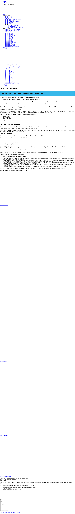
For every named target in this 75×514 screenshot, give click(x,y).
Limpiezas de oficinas (4, 205)
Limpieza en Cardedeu (9, 36)
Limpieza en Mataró (8, 39)
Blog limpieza (5, 48)
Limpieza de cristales (8, 17)
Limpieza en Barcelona (9, 34)
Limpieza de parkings (8, 23)
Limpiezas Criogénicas (11, 26)
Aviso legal (2, 512)
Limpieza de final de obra (4, 496)
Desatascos (7, 18)
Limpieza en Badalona (9, 33)
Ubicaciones (5, 32)
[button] (37, 50)
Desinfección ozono (4, 435)
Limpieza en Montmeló (9, 43)
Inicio (4, 14)
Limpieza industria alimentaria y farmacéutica (13, 19)
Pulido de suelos (7, 31)
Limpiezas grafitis (3, 361)
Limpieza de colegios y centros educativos (12, 21)
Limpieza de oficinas (8, 16)
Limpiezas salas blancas (4, 333)
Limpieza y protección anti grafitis (13, 25)
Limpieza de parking (4, 497)
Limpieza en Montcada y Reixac (10, 42)
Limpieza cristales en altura (5, 476)
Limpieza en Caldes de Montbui (10, 35)
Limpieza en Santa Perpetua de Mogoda (12, 46)
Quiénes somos (5, 47)
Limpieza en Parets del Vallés (10, 44)
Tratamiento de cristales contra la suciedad (12, 30)
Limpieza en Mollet (8, 40)
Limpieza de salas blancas (9, 20)
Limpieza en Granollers (9, 38)
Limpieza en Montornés (9, 41)
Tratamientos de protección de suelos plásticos (13, 29)
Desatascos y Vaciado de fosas (5, 493)
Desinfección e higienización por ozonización (15, 27)
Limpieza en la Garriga (9, 37)
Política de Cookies (8, 512)
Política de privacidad (16, 512)
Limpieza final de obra (9, 22)
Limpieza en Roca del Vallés (10, 45)
